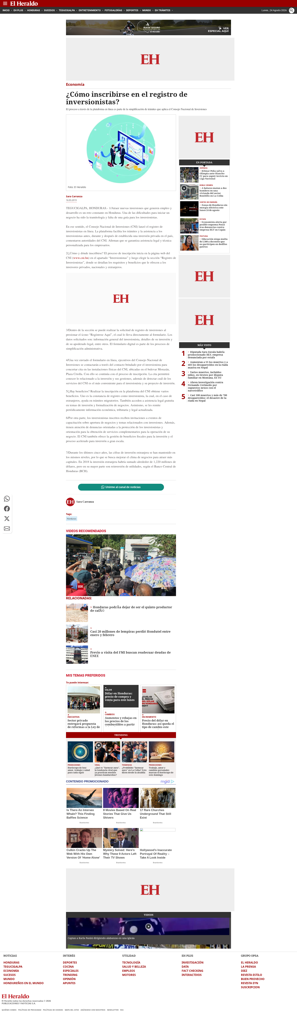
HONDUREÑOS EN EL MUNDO (23, 983)
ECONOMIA (11, 971)
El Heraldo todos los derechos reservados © (26, 1001)
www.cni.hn (80, 258)
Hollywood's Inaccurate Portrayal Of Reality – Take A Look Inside (156, 853)
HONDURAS (11, 962)
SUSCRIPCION (250, 987)
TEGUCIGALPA (12, 967)
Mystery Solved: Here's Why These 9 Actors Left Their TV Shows (119, 853)
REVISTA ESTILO (251, 975)
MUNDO (9, 979)
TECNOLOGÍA (131, 962)
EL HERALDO (249, 962)
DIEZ (244, 971)
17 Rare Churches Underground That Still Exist (155, 813)
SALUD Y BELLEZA (134, 967)
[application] (121, 565)
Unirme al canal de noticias (123, 487)
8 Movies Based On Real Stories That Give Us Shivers (119, 813)
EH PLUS (187, 955)
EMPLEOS (128, 971)
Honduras (71, 518)
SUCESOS (9, 975)
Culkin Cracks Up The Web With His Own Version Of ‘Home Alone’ (83, 853)
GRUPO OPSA (249, 955)
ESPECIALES (71, 971)
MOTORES (129, 975)
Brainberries (84, 823)
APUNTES (69, 983)
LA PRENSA (248, 967)
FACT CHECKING (192, 971)
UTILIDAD (129, 955)
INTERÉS (69, 955)
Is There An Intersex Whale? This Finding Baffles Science (81, 813)
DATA (185, 967)
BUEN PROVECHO (253, 979)
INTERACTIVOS (192, 975)
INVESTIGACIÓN (193, 962)
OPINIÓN (69, 979)
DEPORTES (70, 962)
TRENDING (70, 975)
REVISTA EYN (249, 983)
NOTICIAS (10, 955)
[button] (7, 499)
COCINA (68, 967)
